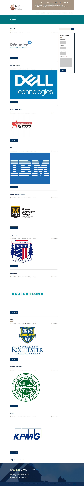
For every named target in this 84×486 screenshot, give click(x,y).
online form (37, 469)
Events (71, 13)
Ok (74, 483)
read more (13, 58)
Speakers (64, 13)
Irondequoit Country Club (56, 2)
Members (49, 13)
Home (37, 13)
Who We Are (57, 13)
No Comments (55, 32)
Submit (62, 70)
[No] (82, 483)
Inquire (43, 13)
